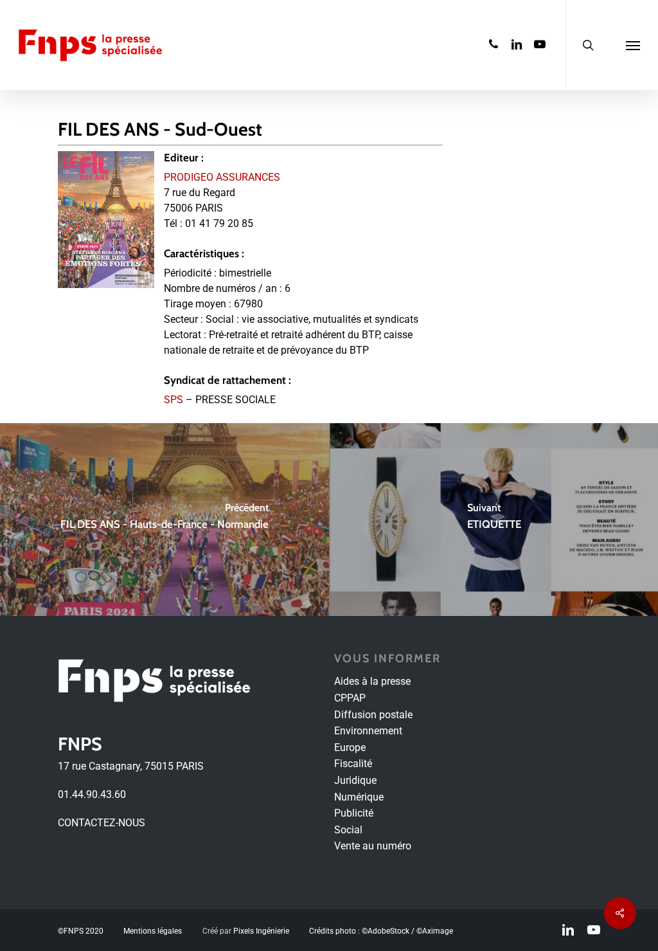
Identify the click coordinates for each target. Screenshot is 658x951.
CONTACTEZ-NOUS (101, 823)
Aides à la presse (372, 681)
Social (348, 830)
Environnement (368, 731)
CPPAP (350, 698)
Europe (350, 747)
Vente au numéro (372, 846)
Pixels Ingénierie (261, 931)
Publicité (353, 813)
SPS (173, 400)
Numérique (359, 797)
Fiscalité (353, 763)
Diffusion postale (373, 715)
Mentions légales (152, 931)
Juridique (355, 780)
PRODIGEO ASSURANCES (222, 177)
